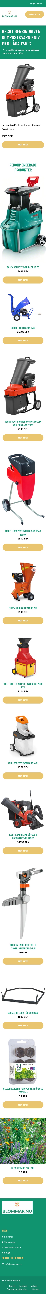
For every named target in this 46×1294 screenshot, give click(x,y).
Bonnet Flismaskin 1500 (23, 327)
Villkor (34, 1286)
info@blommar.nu (36, 4)
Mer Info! (23, 144)
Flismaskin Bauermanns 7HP (23, 608)
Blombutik (34, 14)
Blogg (7, 1252)
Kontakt (23, 1286)
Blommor (8, 1236)
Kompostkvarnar (32, 125)
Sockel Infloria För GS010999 (23, 1012)
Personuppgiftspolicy (17, 1289)
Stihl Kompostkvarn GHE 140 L (23, 763)
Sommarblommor (12, 1247)
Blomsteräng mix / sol (23, 1168)
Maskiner (18, 125)
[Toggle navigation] (5, 23)
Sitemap (35, 1289)
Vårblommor (10, 1242)
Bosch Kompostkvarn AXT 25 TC (23, 267)
